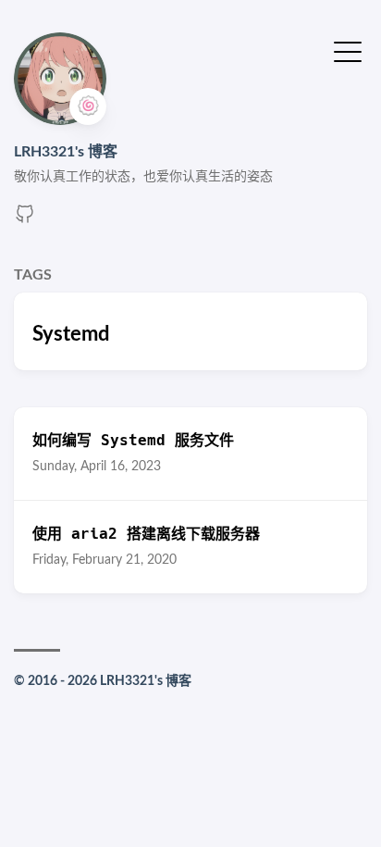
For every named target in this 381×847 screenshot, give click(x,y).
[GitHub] (25, 220)
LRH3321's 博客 (65, 151)
